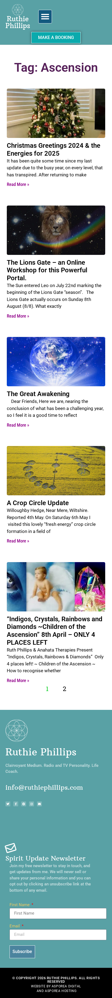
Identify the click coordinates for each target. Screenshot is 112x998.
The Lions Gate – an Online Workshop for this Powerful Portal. (47, 270)
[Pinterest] (23, 803)
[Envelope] (39, 803)
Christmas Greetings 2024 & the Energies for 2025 (53, 149)
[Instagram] (31, 803)
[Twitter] (7, 803)
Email (15, 926)
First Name (20, 905)
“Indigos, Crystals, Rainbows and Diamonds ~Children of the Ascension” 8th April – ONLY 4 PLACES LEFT (54, 630)
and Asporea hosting (56, 991)
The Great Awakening (38, 394)
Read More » (18, 184)
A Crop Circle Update (38, 503)
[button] (45, 16)
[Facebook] (15, 803)
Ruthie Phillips (17, 22)
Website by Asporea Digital (56, 986)
